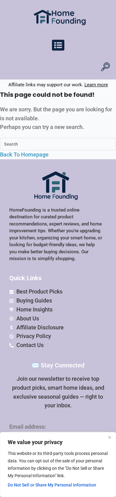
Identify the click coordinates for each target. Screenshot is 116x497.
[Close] (109, 437)
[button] (58, 46)
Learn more (96, 85)
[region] (58, 464)
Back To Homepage (24, 154)
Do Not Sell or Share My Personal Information (52, 484)
